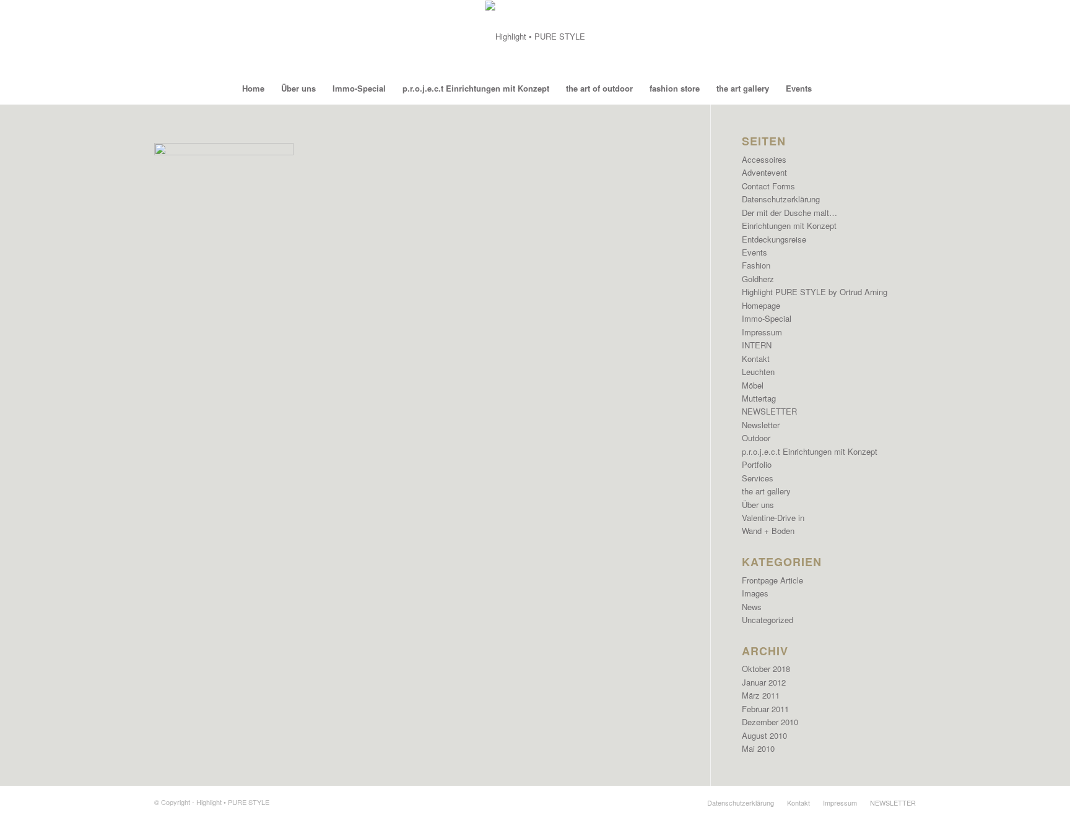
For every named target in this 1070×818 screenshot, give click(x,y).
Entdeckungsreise (774, 239)
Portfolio (757, 464)
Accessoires (764, 159)
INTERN (757, 345)
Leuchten (758, 371)
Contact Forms (768, 186)
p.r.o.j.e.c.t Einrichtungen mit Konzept (809, 451)
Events (754, 252)
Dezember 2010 (770, 722)
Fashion (756, 265)
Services (757, 478)
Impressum (762, 332)
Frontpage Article (772, 580)
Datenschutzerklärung (781, 199)
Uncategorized (767, 620)
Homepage (761, 305)
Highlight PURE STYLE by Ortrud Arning (814, 292)
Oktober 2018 (766, 668)
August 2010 (764, 735)
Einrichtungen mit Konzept (789, 225)
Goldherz (758, 279)
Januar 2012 (764, 682)
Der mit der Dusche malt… (789, 212)
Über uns (758, 504)
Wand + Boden (768, 530)
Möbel (752, 385)
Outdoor (756, 438)
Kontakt (756, 358)
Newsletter (761, 425)
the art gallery (766, 491)
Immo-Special (766, 318)
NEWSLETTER (769, 411)
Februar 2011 (765, 709)
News (752, 607)
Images (755, 593)
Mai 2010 (758, 748)
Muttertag (759, 398)
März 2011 (761, 695)
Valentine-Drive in (773, 517)
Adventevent (764, 172)
